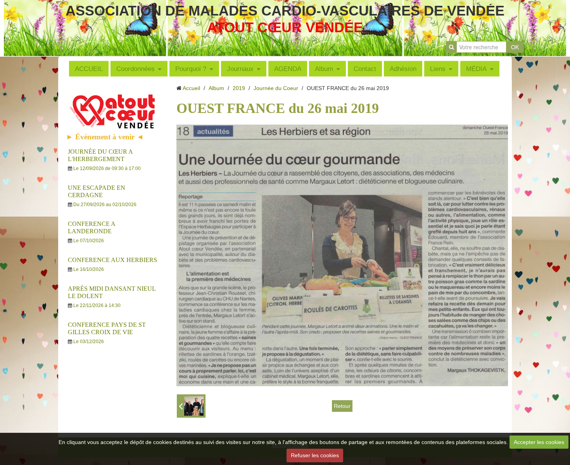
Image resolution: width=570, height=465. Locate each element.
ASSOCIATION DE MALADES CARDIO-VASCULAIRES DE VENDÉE (285, 11)
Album (324, 69)
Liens (438, 69)
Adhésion (403, 69)
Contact (365, 69)
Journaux (240, 69)
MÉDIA (476, 69)
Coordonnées (135, 69)
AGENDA (287, 69)
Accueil (191, 88)
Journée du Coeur (276, 88)
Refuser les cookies (315, 455)
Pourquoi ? (190, 69)
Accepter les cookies (539, 442)
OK (515, 47)
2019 (239, 88)
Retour (342, 406)
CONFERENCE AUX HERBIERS (112, 260)
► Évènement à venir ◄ (105, 137)
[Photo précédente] (191, 406)
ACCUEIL (89, 69)
